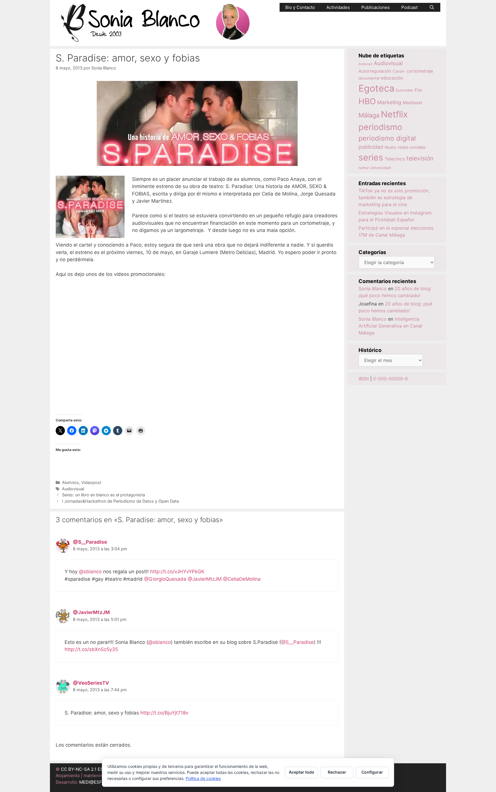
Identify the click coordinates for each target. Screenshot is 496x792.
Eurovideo (404, 90)
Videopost (91, 482)
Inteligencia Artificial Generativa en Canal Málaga (390, 326)
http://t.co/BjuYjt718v (164, 713)
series (371, 157)
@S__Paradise (90, 542)
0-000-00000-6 (390, 379)
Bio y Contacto (300, 7)
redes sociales (412, 147)
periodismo (380, 127)
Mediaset (413, 102)
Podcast (409, 7)
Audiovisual (73, 488)
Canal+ (399, 71)
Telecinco (395, 159)
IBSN (364, 379)
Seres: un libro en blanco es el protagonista (103, 494)
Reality (390, 147)
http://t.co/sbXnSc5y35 (91, 649)
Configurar (372, 772)
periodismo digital (387, 138)
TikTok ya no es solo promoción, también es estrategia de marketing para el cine (394, 197)
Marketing (389, 102)
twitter (364, 168)
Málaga (369, 115)
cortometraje (420, 71)
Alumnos (70, 482)
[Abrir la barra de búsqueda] (431, 7)
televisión (419, 158)
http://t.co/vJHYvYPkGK (177, 571)
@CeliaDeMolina (242, 579)
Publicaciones (375, 7)
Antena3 (365, 64)
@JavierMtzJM (205, 579)
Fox (418, 90)
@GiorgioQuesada (165, 579)
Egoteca (376, 88)
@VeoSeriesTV (91, 683)
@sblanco (90, 571)
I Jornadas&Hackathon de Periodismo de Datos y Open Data (120, 501)
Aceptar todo (301, 772)
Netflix (394, 114)
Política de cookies (203, 778)
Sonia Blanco (373, 288)
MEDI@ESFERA (94, 782)
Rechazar (337, 772)
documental (369, 78)
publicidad (371, 147)
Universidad (380, 168)
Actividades (338, 7)
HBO (367, 101)
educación (392, 78)
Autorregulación (375, 71)
